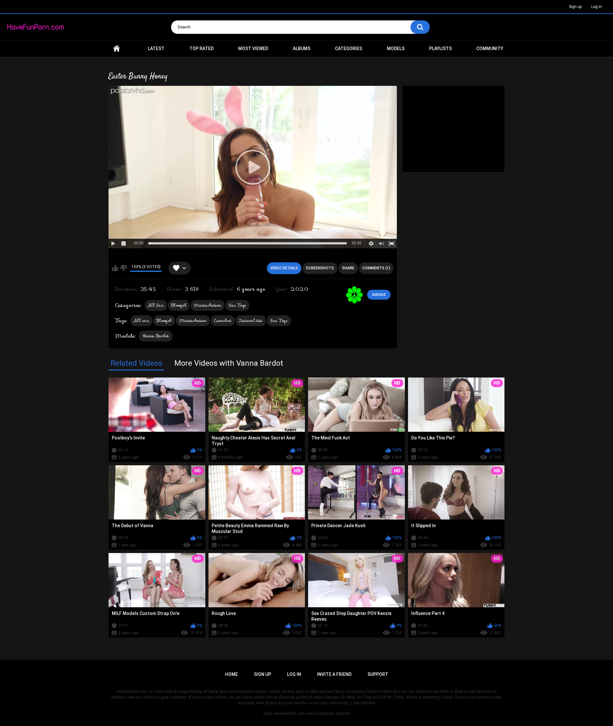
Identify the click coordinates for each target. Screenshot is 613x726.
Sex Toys (237, 305)
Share (348, 268)
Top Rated (201, 48)
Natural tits (251, 321)
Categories (348, 48)
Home (117, 49)
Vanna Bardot (155, 336)
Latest (156, 48)
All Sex (156, 305)
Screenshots (320, 268)
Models (396, 48)
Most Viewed (253, 48)
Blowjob (178, 305)
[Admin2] (354, 294)
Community (489, 48)
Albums (301, 48)
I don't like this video (123, 268)
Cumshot (222, 321)
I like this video (115, 268)
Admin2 (379, 294)
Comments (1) (376, 268)
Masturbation (207, 305)
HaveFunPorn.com (289, 713)
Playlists (440, 48)
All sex (141, 321)
